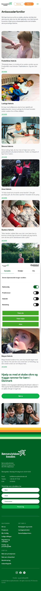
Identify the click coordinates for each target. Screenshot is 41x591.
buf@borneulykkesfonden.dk (18, 476)
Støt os (29, 4)
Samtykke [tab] (7, 271)
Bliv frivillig (5, 533)
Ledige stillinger (7, 536)
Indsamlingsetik (6, 563)
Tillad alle (20, 313)
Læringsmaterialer (24, 530)
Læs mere (4, 71)
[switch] (36, 292)
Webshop (18, 4)
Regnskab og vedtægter (6, 540)
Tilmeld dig (20, 507)
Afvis (20, 324)
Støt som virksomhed (8, 557)
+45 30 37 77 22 (15, 479)
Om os (3, 526)
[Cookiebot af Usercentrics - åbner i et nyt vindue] (30, 265)
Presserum (5, 530)
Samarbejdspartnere (24, 533)
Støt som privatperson (8, 554)
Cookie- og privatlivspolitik (6, 545)
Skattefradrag (6, 560)
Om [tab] (33, 271)
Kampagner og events (25, 526)
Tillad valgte (20, 318)
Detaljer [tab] (20, 271)
